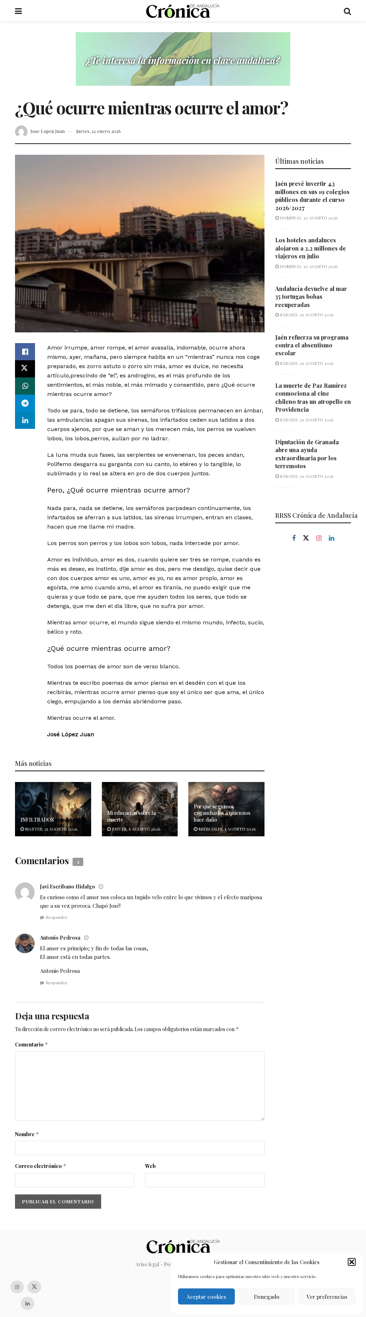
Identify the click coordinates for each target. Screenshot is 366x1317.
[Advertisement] (313, 669)
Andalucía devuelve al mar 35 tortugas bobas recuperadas (311, 296)
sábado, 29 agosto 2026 (306, 314)
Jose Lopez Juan (47, 131)
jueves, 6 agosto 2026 (135, 829)
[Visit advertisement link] (183, 64)
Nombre (27, 1134)
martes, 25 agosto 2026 (50, 829)
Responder (57, 917)
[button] (351, 1262)
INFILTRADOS (37, 819)
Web (150, 1166)
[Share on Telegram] (25, 403)
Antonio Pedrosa (60, 937)
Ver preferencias (327, 1296)
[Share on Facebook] (25, 351)
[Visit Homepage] (182, 11)
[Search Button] (347, 10)
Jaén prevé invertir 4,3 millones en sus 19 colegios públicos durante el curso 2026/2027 (312, 195)
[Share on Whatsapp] (25, 386)
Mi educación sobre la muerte (131, 816)
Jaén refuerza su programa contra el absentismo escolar (311, 345)
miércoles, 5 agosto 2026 (226, 829)
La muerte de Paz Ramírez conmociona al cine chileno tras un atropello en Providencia (313, 397)
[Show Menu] (18, 10)
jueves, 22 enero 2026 (98, 131)
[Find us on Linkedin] (331, 538)
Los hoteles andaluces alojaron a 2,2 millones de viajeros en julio (310, 248)
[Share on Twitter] (25, 368)
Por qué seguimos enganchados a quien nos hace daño (222, 813)
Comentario (31, 1044)
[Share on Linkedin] (25, 420)
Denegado (267, 1296)
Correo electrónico (40, 1166)
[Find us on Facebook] (294, 538)
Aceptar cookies (206, 1296)
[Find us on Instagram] (319, 538)
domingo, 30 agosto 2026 (308, 218)
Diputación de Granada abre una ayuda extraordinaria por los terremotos (307, 454)
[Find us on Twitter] (306, 538)
